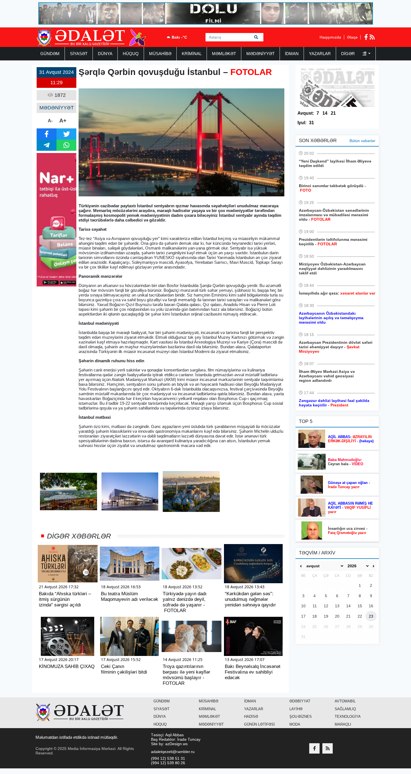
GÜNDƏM (50, 53)
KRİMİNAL (192, 53)
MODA (294, 724)
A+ (63, 120)
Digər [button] (348, 53)
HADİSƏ (251, 716)
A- (50, 120)
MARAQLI (343, 724)
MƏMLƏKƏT (224, 53)
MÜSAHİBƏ (160, 53)
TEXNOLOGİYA (348, 716)
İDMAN (292, 53)
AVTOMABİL (345, 701)
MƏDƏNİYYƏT (260, 53)
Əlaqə (352, 37)
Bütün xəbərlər (362, 140)
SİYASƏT (79, 53)
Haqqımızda (330, 37)
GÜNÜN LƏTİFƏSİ (259, 724)
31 (311, 122)
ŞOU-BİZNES (300, 716)
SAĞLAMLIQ (345, 709)
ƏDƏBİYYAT (299, 701)
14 (324, 113)
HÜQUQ (131, 53)
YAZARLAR (320, 53)
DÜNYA (105, 53)
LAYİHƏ (296, 709)
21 (333, 113)
